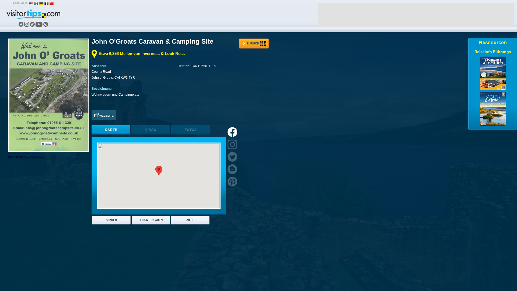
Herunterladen (151, 220)
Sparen (111, 220)
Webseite (106, 115)
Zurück (253, 43)
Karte (111, 130)
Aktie (190, 220)
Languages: (20, 2)
